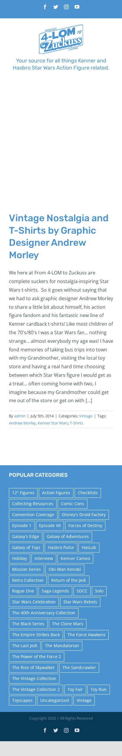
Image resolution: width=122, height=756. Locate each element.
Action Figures (56, 492)
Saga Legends (55, 591)
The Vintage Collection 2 (36, 689)
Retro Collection (28, 580)
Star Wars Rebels (80, 602)
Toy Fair (75, 689)
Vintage (85, 416)
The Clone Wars (67, 623)
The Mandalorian (62, 645)
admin (19, 416)
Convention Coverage (33, 514)
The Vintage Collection (34, 678)
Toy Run (99, 689)
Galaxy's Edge (25, 536)
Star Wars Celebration (34, 602)
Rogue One (23, 591)
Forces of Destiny (85, 525)
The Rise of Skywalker (33, 667)
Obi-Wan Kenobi (65, 569)
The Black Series (28, 623)
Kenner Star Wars (53, 423)
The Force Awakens (86, 634)
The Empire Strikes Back (36, 634)
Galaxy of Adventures (68, 536)
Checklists (88, 492)
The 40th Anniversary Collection (43, 613)
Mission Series (26, 569)
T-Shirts (76, 423)
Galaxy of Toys (26, 547)
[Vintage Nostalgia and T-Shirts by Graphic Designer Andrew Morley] (61, 151)
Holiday (19, 558)
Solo (99, 591)
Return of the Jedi (68, 580)
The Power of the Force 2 (36, 656)
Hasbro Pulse (61, 547)
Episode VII (50, 525)
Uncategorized (54, 700)
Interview (44, 558)
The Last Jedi (24, 645)
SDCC (82, 591)
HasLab (89, 547)
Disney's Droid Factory (84, 514)
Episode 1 (21, 525)
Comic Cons (72, 503)
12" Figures (23, 492)
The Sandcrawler (79, 667)
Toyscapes (22, 700)
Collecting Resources (32, 503)
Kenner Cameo (75, 558)
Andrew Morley (22, 423)
